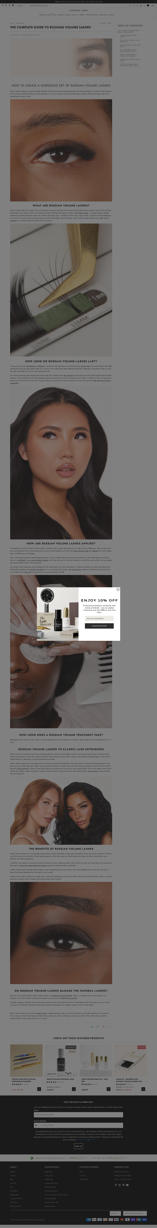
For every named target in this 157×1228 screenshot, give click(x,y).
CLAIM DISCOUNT (99, 626)
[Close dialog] (118, 589)
